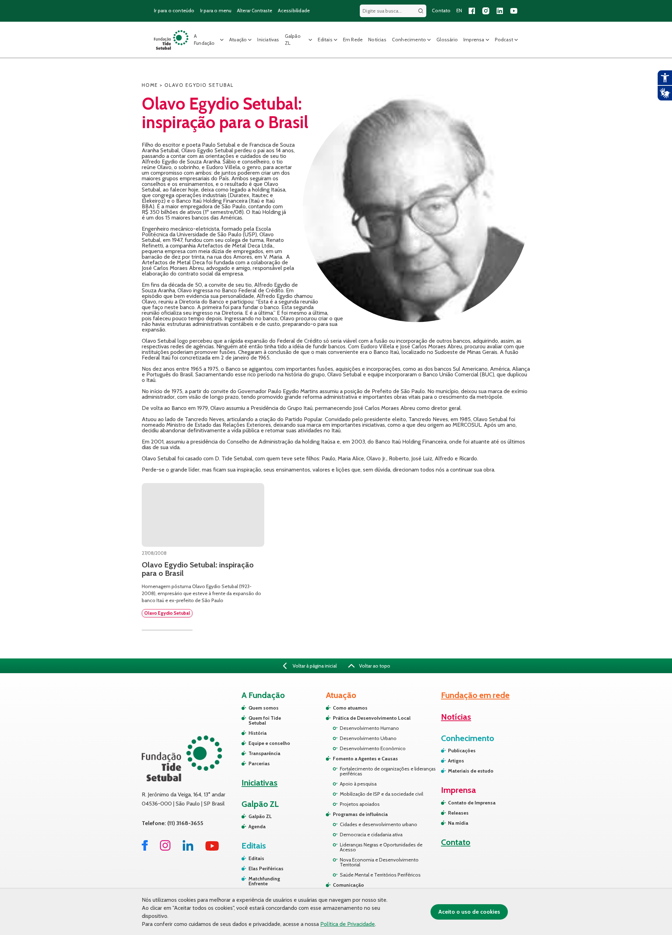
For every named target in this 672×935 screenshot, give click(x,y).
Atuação (238, 39)
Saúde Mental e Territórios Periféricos (380, 874)
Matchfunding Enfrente (264, 881)
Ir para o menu (216, 10)
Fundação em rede (475, 695)
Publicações (462, 750)
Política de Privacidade (347, 924)
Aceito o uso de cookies (469, 911)
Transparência (264, 753)
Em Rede (353, 39)
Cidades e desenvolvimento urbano (378, 824)
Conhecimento (409, 39)
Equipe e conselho (269, 743)
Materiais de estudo (470, 770)
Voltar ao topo (374, 665)
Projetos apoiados (360, 804)
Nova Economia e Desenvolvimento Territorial (379, 862)
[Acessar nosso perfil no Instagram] (486, 11)
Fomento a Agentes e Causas (365, 758)
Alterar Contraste (254, 10)
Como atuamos (350, 707)
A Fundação (204, 39)
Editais (325, 39)
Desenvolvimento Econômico (373, 748)
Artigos (456, 760)
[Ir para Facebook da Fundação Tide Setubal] (145, 848)
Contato (441, 10)
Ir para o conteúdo (174, 10)
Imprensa (473, 39)
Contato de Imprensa (472, 802)
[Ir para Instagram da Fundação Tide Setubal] (165, 848)
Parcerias (259, 763)
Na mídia (458, 823)
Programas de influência (360, 814)
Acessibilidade (294, 10)
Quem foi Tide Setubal (264, 720)
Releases (458, 812)
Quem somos (263, 707)
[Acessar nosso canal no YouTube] (514, 11)
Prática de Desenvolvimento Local (372, 718)
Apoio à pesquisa (358, 783)
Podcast (504, 39)
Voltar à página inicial (314, 665)
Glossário (447, 39)
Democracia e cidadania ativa (371, 834)
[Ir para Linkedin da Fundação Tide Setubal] (188, 848)
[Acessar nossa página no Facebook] (472, 11)
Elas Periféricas (266, 868)
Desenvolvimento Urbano (368, 738)
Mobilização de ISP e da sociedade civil (381, 793)
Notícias (377, 39)
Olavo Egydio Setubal (167, 613)
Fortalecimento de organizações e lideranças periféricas (388, 771)
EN (459, 10)
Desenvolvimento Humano (369, 728)
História (257, 733)
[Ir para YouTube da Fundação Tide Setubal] (212, 848)
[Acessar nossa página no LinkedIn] (500, 11)
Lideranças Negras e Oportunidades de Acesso (381, 847)
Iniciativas (268, 39)
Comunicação (348, 884)
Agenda (257, 826)
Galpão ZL (293, 39)
